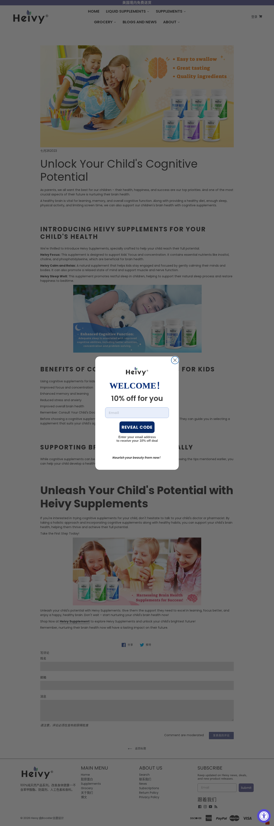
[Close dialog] (175, 360)
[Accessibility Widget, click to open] (264, 816)
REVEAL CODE (137, 427)
